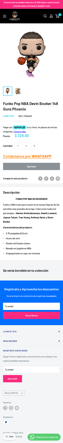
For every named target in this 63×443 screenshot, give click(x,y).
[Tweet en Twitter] (52, 178)
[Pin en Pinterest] (46, 178)
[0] (57, 16)
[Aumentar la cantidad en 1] (34, 146)
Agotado (31, 166)
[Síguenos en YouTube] (17, 408)
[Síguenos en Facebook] (5, 408)
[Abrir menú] (4, 16)
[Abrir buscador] (45, 16)
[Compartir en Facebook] (40, 178)
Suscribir (12, 378)
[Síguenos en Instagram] (11, 408)
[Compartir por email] (58, 178)
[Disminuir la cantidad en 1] (18, 146)
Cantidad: (8, 145)
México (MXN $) (11, 393)
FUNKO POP (8, 116)
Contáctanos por (27, 156)
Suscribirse (31, 315)
